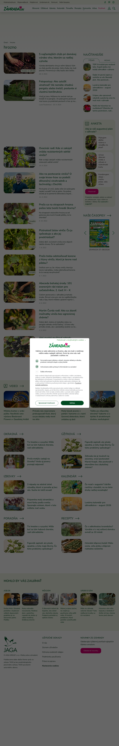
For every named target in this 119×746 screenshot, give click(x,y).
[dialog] (59, 373)
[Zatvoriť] (71, 340)
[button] (59, 371)
